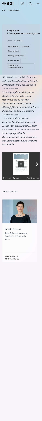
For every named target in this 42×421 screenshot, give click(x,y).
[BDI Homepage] (7, 3)
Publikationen (14, 10)
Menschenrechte (13, 61)
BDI (3, 10)
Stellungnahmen (13, 46)
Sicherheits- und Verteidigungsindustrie (15, 66)
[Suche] (30, 3)
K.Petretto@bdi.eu (12, 259)
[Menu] (38, 3)
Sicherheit (26, 46)
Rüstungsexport (13, 51)
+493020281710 (11, 256)
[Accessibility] (22, 3)
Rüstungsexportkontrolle (16, 56)
